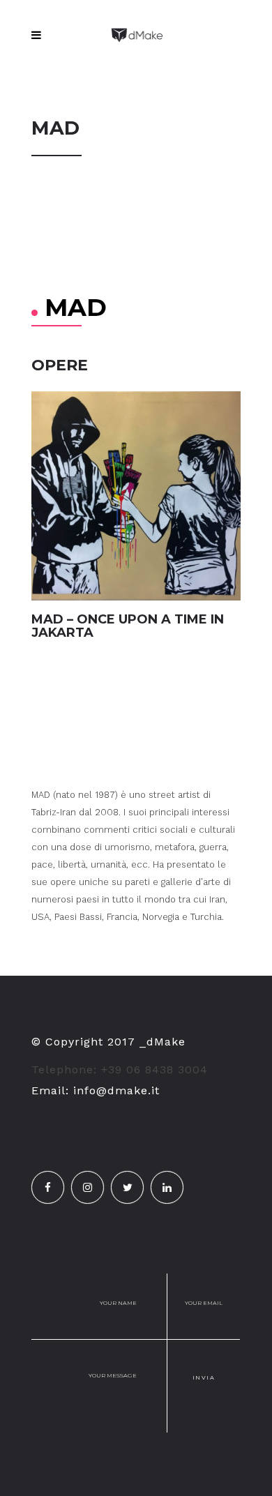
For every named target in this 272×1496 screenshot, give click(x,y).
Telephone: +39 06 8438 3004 (119, 1069)
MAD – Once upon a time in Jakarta (127, 626)
